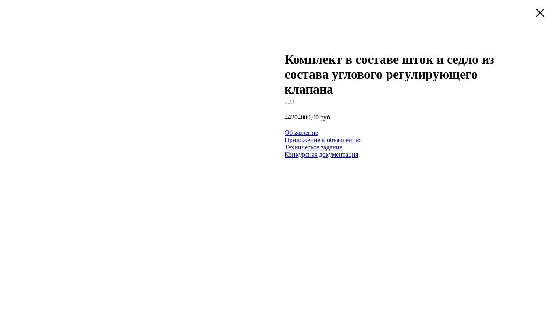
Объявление (301, 132)
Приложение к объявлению (323, 139)
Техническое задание (313, 147)
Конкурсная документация (321, 154)
